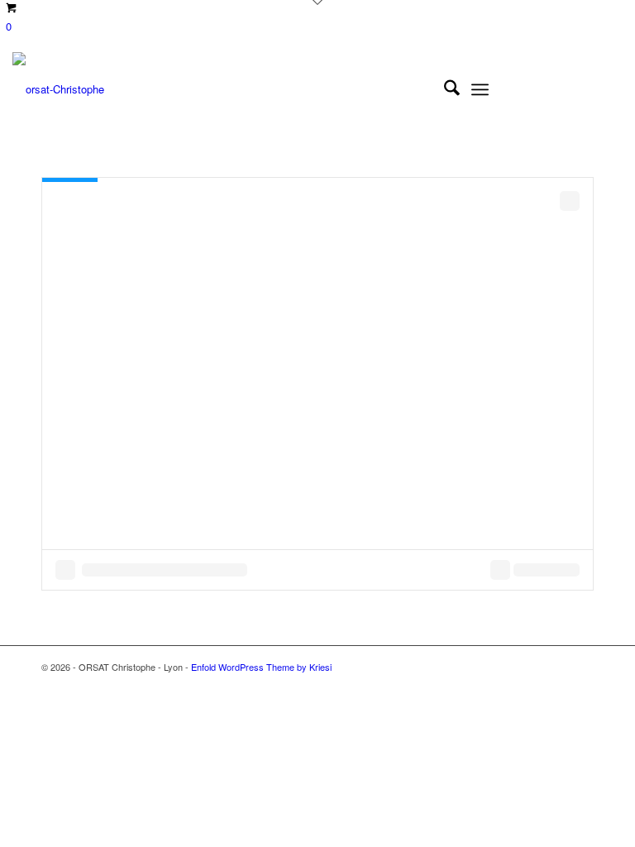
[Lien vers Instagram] (560, 89)
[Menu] (480, 89)
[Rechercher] (443, 89)
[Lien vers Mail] (610, 89)
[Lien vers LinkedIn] (535, 89)
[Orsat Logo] (58, 89)
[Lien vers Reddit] (585, 89)
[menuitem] (443, 89)
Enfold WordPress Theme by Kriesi (261, 666)
